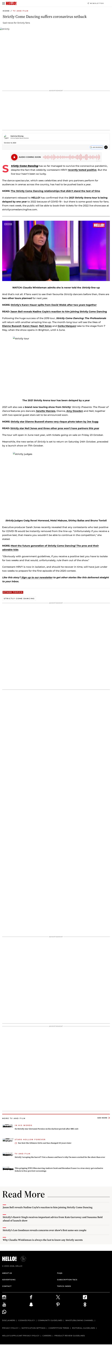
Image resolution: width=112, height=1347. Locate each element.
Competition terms (58, 1328)
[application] (56, 251)
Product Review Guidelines (69, 1336)
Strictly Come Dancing (19, 598)
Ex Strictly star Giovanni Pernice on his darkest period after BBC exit (46, 1128)
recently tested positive (82, 170)
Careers (46, 1336)
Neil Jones (45, 326)
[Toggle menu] (3, 3)
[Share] (106, 147)
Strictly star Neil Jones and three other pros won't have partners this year (54, 428)
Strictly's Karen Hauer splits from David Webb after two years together (54, 305)
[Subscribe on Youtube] (15, 1304)
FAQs (59, 1273)
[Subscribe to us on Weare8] (96, 1304)
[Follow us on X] (69, 1297)
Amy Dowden (74, 411)
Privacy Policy (10, 1328)
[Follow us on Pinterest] (69, 1304)
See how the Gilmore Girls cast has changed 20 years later (44, 1143)
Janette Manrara (45, 411)
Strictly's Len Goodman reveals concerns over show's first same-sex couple (44, 1230)
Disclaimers (8, 1320)
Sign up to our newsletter (36, 577)
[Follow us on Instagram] (15, 1297)
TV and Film (20, 11)
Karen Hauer (30, 326)
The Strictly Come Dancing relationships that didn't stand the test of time (55, 191)
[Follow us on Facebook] (42, 1297)
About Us (7, 1273)
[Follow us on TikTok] (96, 1297)
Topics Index (64, 1286)
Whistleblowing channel (79, 1320)
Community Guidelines (50, 1320)
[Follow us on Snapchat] (42, 1304)
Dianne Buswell (11, 326)
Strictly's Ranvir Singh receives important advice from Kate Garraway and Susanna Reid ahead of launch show (53, 1218)
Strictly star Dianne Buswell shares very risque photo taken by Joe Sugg (54, 421)
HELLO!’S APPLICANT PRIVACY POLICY (20, 1336)
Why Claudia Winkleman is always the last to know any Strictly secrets (43, 1240)
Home (6, 11)
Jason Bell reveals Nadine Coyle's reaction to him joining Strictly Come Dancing (58, 311)
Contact (6, 1286)
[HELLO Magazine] (11, 3)
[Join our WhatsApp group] (15, 1312)
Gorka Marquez (67, 326)
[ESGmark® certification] (22, 1258)
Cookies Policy (26, 1320)
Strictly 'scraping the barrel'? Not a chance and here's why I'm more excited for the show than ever (60, 1157)
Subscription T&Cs (67, 1280)
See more (102, 1118)
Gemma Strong (17, 136)
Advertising (9, 1280)
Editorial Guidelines (83, 1328)
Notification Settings (33, 1328)
